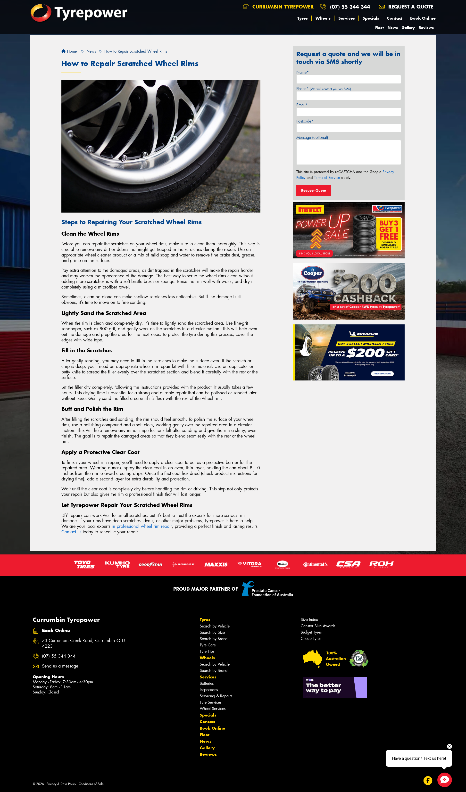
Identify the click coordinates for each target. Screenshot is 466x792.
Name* (302, 72)
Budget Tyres (311, 632)
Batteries (207, 683)
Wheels (323, 18)
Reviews (426, 27)
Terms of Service (327, 177)
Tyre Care (208, 645)
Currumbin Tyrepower (282, 7)
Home (71, 51)
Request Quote (313, 190)
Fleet (379, 27)
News (393, 27)
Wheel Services (212, 708)
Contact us (71, 532)
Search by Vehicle (215, 626)
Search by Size (212, 632)
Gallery (408, 27)
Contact (394, 18)
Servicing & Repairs (216, 696)
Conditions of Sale (91, 784)
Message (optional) (312, 137)
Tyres (302, 18)
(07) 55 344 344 (350, 7)
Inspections (209, 689)
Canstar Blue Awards (318, 625)
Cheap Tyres (311, 638)
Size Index (309, 619)
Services (346, 18)
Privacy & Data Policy (61, 784)
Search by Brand (213, 638)
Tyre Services (210, 702)
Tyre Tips (207, 651)
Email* (302, 104)
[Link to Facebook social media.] (428, 780)
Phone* (323, 88)
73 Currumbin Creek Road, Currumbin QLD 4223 (83, 643)
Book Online (423, 18)
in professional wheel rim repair (142, 526)
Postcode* (304, 121)
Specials (371, 18)
